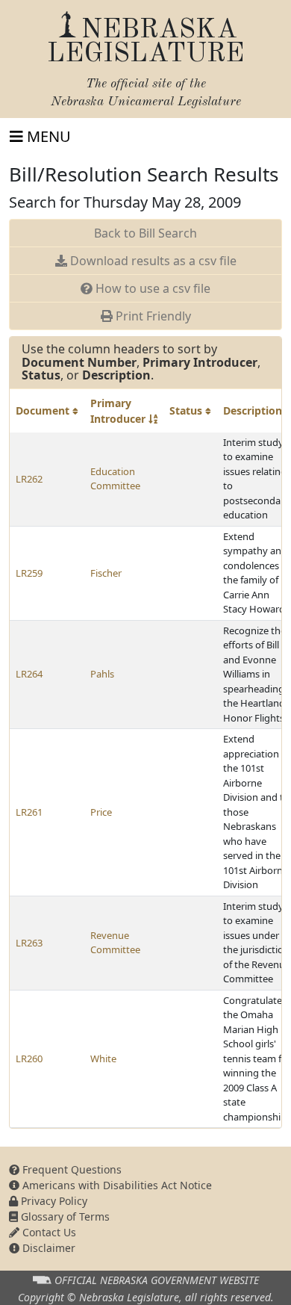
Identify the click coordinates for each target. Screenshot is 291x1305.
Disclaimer (47, 1248)
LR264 (29, 674)
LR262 (29, 479)
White (103, 1058)
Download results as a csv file (152, 260)
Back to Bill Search (145, 233)
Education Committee (115, 479)
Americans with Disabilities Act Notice (115, 1185)
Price (101, 812)
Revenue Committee (115, 943)
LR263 (29, 942)
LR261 (29, 812)
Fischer (106, 573)
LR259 (29, 573)
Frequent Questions (70, 1169)
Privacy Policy (52, 1201)
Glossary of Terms (64, 1216)
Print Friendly (152, 316)
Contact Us (47, 1232)
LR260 (29, 1058)
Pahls (102, 674)
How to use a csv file (151, 288)
